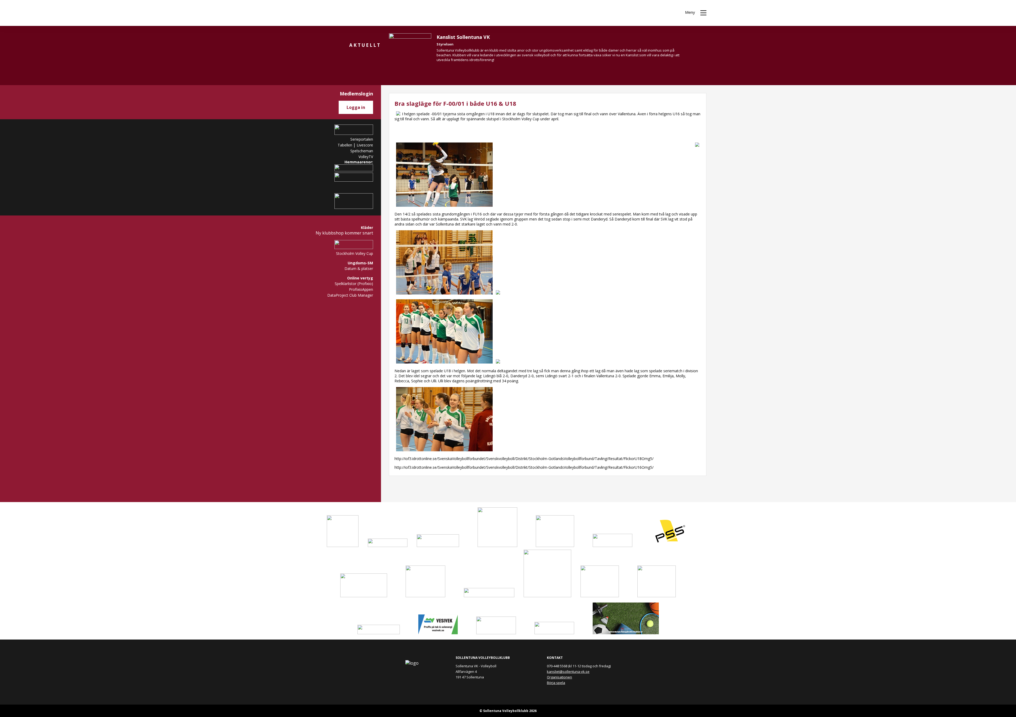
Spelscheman (361, 150)
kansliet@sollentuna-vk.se (568, 671)
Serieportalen (361, 139)
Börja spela (556, 682)
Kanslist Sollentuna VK (463, 37)
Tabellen (345, 145)
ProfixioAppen (361, 289)
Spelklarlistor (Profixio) (354, 283)
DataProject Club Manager (350, 295)
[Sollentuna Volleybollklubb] (323, 13)
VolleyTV (366, 156)
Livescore (365, 145)
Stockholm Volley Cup (354, 253)
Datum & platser (358, 268)
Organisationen (559, 677)
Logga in (356, 107)
